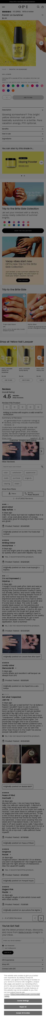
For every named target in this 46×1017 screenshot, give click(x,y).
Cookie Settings (23, 1001)
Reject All (23, 1007)
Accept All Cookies (23, 1013)
